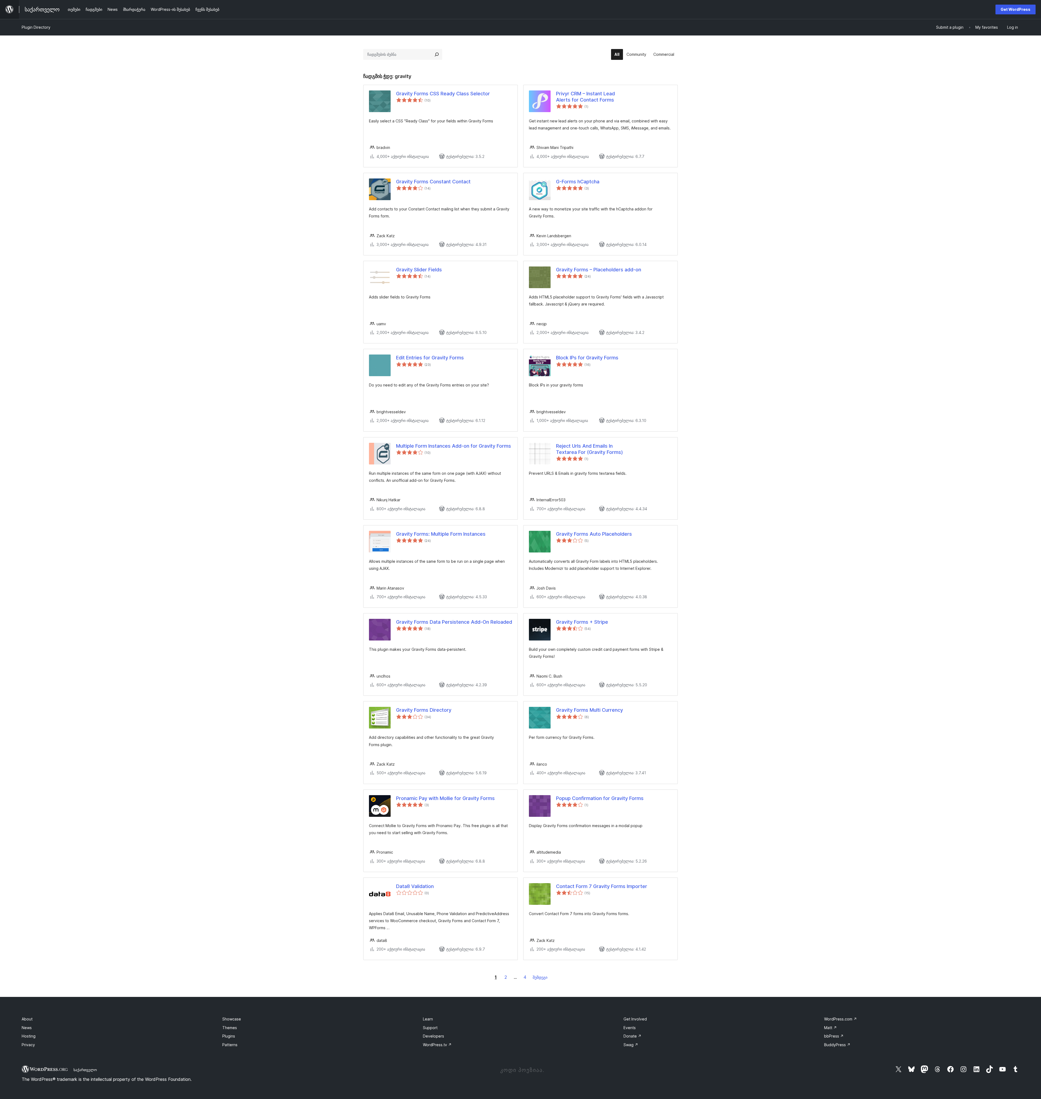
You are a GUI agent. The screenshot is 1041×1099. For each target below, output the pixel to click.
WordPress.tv (437, 1044)
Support (430, 1027)
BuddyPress (837, 1044)
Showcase (231, 1019)
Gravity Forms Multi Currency (589, 710)
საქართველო (85, 1070)
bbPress (834, 1036)
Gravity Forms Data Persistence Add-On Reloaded (454, 622)
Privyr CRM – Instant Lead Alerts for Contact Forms (585, 97)
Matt (830, 1027)
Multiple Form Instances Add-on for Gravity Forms (453, 446)
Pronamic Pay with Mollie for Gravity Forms (445, 798)
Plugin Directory (36, 27)
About (27, 1019)
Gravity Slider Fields (419, 269)
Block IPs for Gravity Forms (587, 357)
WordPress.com (840, 1019)
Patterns (229, 1044)
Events (630, 1027)
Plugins (228, 1036)
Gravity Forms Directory (423, 710)
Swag (631, 1044)
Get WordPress (1015, 9)
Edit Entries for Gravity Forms (430, 357)
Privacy (28, 1044)
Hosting (29, 1036)
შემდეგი (540, 977)
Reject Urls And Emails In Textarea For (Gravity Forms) (589, 449)
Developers (433, 1036)
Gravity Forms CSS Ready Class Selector (443, 93)
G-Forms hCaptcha (577, 181)
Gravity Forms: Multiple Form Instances (441, 534)
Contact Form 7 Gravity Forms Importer (601, 886)
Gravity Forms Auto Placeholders (594, 534)
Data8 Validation (415, 886)
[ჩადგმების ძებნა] (436, 54)
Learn (428, 1019)
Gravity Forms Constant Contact (433, 181)
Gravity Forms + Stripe (582, 622)
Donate (632, 1036)
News (27, 1027)
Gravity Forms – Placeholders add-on (598, 269)
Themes (229, 1027)
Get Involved (635, 1019)
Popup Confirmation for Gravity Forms (600, 798)
